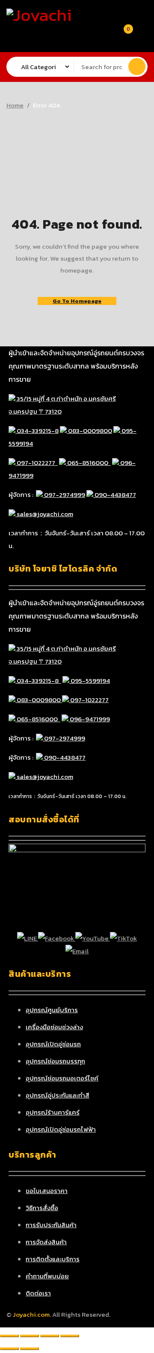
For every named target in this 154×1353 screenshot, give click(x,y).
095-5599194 (89, 680)
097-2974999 (64, 494)
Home (15, 105)
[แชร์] (49, 1336)
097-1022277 (36, 462)
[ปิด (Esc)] (69, 1336)
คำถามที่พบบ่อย (47, 1276)
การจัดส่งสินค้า (46, 1242)
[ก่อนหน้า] (9, 1348)
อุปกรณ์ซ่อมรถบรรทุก (55, 1061)
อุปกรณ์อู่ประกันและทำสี (57, 1095)
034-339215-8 (37, 431)
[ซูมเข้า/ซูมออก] (9, 1336)
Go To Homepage (77, 301)
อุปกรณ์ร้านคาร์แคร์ (53, 1112)
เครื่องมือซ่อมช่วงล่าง (54, 1027)
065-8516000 (88, 462)
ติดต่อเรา (38, 1293)
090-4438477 (114, 494)
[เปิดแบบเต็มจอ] (29, 1336)
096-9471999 (89, 719)
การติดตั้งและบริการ (53, 1259)
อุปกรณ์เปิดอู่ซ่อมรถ (53, 1044)
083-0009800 (89, 431)
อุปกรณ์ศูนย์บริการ (52, 1010)
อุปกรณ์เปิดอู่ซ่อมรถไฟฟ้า (61, 1129)
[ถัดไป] (29, 1348)
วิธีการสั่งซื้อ (42, 1208)
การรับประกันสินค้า (51, 1225)
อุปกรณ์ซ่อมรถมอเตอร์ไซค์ (62, 1078)
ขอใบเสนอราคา (47, 1191)
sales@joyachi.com (44, 514)
